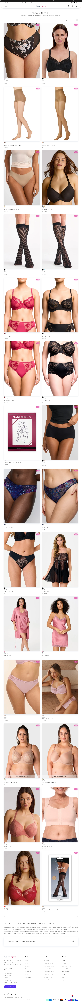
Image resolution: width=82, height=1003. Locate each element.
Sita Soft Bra (45, 82)
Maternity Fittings (48, 969)
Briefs (26, 963)
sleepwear (31, 929)
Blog (28, 2)
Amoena (43, 844)
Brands (14, 2)
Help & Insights (66, 956)
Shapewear (28, 966)
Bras (26, 960)
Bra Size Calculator (66, 969)
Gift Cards (24, 2)
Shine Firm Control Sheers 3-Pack (12, 145)
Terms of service (20, 999)
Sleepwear (27, 969)
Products (27, 956)
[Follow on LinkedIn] (76, 3)
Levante (43, 908)
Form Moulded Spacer (47, 209)
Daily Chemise (45, 655)
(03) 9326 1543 (8, 980)
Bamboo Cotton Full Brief (48, 464)
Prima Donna (6, 526)
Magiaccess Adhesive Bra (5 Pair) (12, 462)
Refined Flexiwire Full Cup (10, 782)
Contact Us (64, 963)
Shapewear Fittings (48, 974)
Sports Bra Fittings (48, 963)
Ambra (5, 271)
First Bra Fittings (48, 977)
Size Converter (65, 971)
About (6, 2)
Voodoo (5, 143)
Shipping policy (28, 999)
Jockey (5, 207)
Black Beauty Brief (8, 591)
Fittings (10, 2)
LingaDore (6, 589)
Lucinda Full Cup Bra (9, 336)
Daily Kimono (7, 655)
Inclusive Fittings (48, 980)
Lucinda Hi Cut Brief (9, 400)
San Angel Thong (46, 527)
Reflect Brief (7, 718)
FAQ (63, 977)
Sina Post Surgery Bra (47, 846)
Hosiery (27, 974)
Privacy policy (13, 999)
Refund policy (6, 999)
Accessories (28, 977)
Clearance (18, 2)
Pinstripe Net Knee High (10, 273)
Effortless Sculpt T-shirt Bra (49, 782)
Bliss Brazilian (7, 82)
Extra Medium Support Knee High (50, 909)
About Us (64, 960)
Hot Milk (5, 780)
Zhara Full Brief (46, 400)
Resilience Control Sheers (48, 145)
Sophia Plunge (7, 846)
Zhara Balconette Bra (47, 336)
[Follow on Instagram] (72, 3)
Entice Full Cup (8, 909)
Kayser (43, 143)
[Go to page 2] (45, 915)
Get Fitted (46, 956)
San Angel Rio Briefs (9, 527)
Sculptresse (6, 80)
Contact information (9, 1000)
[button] (32, 957)
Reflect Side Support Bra (48, 718)
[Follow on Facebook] (70, 3)
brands (66, 929)
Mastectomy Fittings (49, 971)
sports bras (11, 929)
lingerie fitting (53, 931)
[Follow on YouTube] (74, 3)
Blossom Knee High (47, 273)
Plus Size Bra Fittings (49, 966)
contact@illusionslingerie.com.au (12, 982)
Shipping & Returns (66, 966)
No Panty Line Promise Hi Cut (11, 209)
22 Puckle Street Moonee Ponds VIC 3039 (8, 975)
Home (38, 9)
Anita (43, 80)
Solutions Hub (65, 974)
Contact (31, 2)
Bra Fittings (46, 960)
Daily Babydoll (45, 591)
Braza (5, 460)
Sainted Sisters (7, 335)
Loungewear (28, 971)
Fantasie (5, 717)
